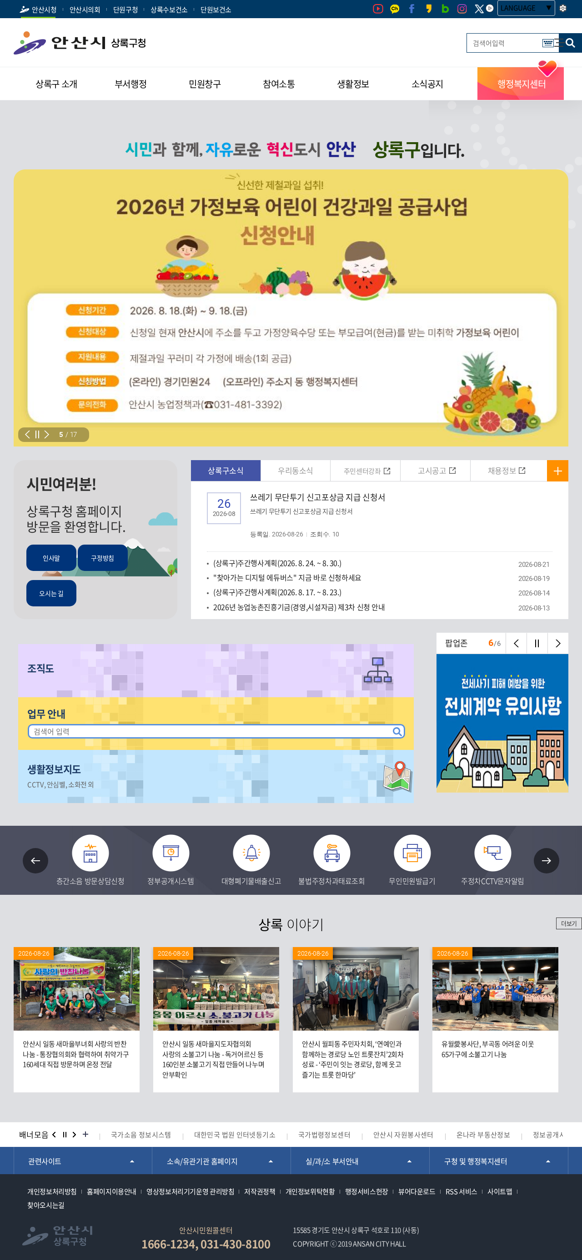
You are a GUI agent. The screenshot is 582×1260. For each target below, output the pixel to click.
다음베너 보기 (75, 1135)
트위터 (479, 9)
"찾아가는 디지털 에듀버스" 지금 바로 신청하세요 (287, 577)
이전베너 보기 (54, 1135)
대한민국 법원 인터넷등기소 (235, 1135)
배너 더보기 (85, 1135)
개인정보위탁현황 (310, 1191)
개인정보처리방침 (52, 1191)
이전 (27, 434)
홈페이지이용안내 (111, 1191)
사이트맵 (555, 38)
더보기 (569, 923)
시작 (37, 434)
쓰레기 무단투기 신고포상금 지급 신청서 (317, 515)
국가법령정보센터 (324, 1135)
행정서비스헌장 (366, 1191)
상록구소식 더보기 (557, 470)
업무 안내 (46, 713)
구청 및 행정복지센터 (475, 1161)
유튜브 (378, 9)
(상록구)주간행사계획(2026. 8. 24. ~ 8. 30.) (277, 562)
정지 (64, 1135)
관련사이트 (44, 1161)
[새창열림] (291, 307)
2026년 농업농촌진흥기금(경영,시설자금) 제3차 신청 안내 (299, 606)
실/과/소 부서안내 (332, 1161)
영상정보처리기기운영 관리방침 (190, 1191)
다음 (46, 434)
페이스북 (411, 9)
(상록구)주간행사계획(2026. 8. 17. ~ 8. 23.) (277, 591)
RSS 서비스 (461, 1191)
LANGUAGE (518, 8)
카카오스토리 (428, 9)
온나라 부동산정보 (483, 1135)
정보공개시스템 (556, 1135)
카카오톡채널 (395, 9)
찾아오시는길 (46, 1205)
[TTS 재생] (489, 8)
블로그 (445, 9)
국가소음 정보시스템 (141, 1135)
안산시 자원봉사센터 (403, 1135)
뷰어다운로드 (417, 1191)
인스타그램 (462, 9)
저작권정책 (259, 1191)
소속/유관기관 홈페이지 (202, 1161)
